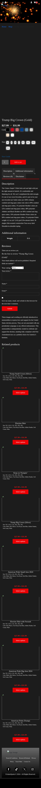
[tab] (7, 171)
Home (4, 27)
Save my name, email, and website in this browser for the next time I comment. (19, 302)
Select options (20, 393)
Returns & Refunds (24, 758)
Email (4, 291)
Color (4, 130)
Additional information (24, 171)
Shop (10, 27)
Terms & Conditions (11, 758)
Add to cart (18, 162)
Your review (6, 271)
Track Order (18, 761)
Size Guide (6, 156)
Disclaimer (20, 176)
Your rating (7, 268)
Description (7, 171)
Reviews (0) (8, 176)
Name (4, 284)
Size (3, 142)
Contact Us (27, 761)
